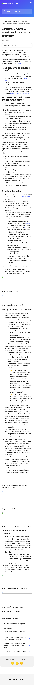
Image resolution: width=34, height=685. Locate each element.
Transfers (24, 22)
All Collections (6, 22)
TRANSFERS (26, 197)
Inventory (16, 22)
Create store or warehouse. (20, 94)
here (19, 63)
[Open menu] (30, 3)
